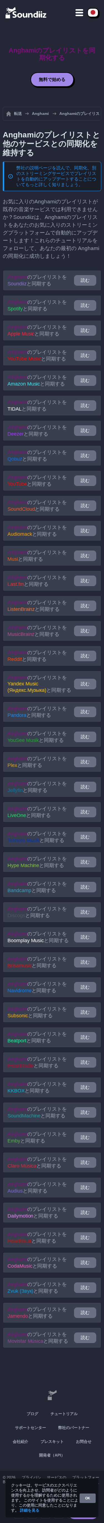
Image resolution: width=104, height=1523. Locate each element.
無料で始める (52, 79)
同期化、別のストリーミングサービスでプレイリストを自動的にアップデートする (56, 173)
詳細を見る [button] (29, 1510)
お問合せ (84, 1441)
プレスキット (52, 1441)
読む (85, 280)
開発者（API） (52, 1455)
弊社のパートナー (73, 1427)
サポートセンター (30, 1427)
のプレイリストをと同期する (37, 280)
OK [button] (87, 1498)
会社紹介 (20, 1441)
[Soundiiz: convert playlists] (52, 1395)
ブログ (32, 1413)
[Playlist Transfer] (26, 12)
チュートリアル (64, 1413)
